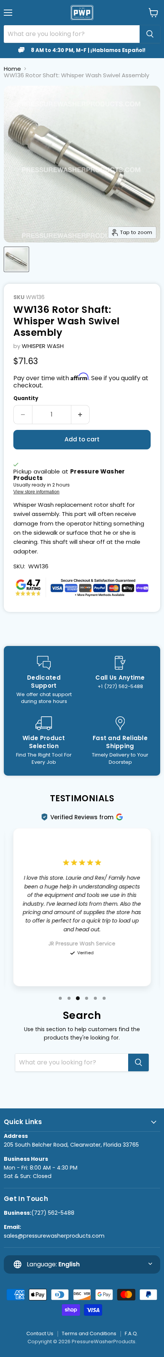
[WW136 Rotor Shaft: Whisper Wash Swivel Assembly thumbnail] (16, 259)
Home (12, 68)
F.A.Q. (131, 1333)
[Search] (150, 34)
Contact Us (39, 1333)
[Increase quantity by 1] (80, 414)
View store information (36, 492)
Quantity (25, 398)
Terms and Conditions (89, 1333)
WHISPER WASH (43, 346)
